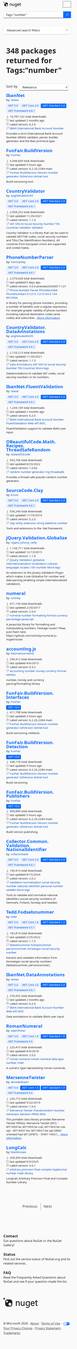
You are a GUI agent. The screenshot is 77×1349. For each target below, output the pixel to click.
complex (46, 1169)
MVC (43, 423)
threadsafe (57, 472)
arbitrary (15, 1169)
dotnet (38, 176)
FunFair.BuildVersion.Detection (30, 744)
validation (16, 882)
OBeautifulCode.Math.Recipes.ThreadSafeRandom (31, 446)
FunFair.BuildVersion (29, 150)
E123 (30, 294)
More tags (42, 368)
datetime (50, 523)
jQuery (14, 560)
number (53, 172)
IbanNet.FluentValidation (34, 386)
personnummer (16, 948)
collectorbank (19, 854)
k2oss (14, 495)
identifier (34, 886)
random (15, 472)
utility (19, 523)
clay (12, 523)
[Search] (67, 14)
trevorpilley (18, 262)
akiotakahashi (20, 1082)
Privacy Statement (48, 1328)
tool (45, 176)
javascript (27, 619)
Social (28, 224)
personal (46, 886)
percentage (13, 619)
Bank (38, 128)
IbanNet (15, 95)
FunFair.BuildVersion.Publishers (30, 794)
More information (48, 318)
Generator (12, 1114)
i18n (33, 567)
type (61, 1059)
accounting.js (21, 649)
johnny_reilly (28, 542)
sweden (11, 890)
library (29, 1173)
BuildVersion (28, 172)
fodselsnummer (41, 945)
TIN (57, 224)
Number (58, 128)
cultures (52, 563)
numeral (15, 593)
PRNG (35, 1114)
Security (38, 224)
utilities (11, 674)
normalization (32, 882)
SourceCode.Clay (24, 490)
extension (30, 523)
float (37, 1169)
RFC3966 (12, 297)
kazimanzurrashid (22, 653)
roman (14, 1059)
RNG (43, 1114)
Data (13, 364)
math (20, 1063)
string (40, 523)
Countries (12, 227)
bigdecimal (60, 1169)
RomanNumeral (24, 1026)
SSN (17, 224)
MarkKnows (18, 1152)
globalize (38, 560)
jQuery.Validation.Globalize (36, 538)
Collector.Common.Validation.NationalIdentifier (27, 845)
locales (24, 567)
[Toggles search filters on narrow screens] (67, 30)
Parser (34, 290)
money (40, 671)
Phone (14, 290)
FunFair (16, 155)
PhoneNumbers (16, 294)
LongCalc (16, 1147)
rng (47, 472)
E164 (45, 294)
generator (12, 176)
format (51, 615)
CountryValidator (25, 191)
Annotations (24, 364)
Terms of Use (50, 1323)
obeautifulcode (20, 454)
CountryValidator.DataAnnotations (26, 329)
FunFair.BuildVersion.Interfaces (30, 695)
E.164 (53, 294)
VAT (12, 224)
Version (42, 172)
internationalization (18, 563)
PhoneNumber (48, 290)
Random (25, 1114)
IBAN (13, 128)
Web (31, 423)
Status (9, 1254)
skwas (15, 100)
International (25, 128)
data (54, 1059)
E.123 (38, 294)
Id (22, 224)
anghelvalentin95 (22, 195)
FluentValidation (16, 423)
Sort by (11, 86)
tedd (14, 917)
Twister (28, 1110)
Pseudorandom (43, 1110)
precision (27, 1169)
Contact (10, 1236)
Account (47, 128)
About (34, 1323)
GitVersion (26, 176)
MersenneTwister (25, 1077)
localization (39, 563)
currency (62, 615)
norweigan (34, 948)
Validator (25, 227)
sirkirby (16, 598)
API (36, 423)
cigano (15, 542)
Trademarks (11, 1333)
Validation (25, 560)
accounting (17, 671)
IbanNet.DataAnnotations (35, 975)
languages (12, 567)
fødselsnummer (20, 945)
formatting (39, 615)
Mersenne (16, 1110)
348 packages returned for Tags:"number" (34, 60)
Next (48, 1206)
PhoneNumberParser (30, 257)
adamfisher (18, 1030)
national (22, 886)
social (45, 882)
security (55, 882)
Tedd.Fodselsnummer (30, 912)
